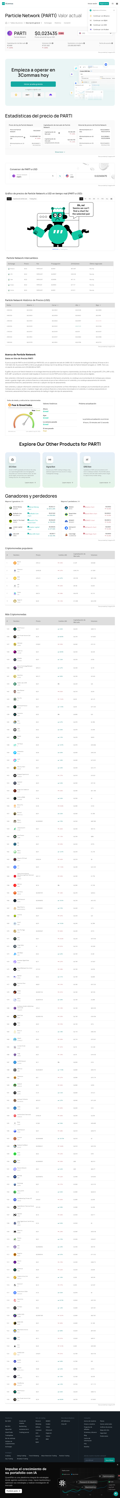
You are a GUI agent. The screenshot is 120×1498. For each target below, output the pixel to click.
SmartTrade (9, 1432)
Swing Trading (21, 1456)
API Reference (65, 1421)
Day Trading (9, 1459)
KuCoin (38, 1436)
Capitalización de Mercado (20, 199)
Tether (48, 1427)
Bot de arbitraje (10, 1438)
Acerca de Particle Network (20, 354)
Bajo (97, 305)
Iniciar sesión (92, 4)
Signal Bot (8, 1429)
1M (89, 199)
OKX (37, 1433)
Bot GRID (8, 1421)
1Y (98, 199)
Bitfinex (38, 1427)
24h (11, 138)
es (113, 4)
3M (94, 199)
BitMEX (48, 1421)
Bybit (37, 1442)
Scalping (8, 1456)
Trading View (33, 199)
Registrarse (104, 4)
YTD (102, 199)
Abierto (29, 305)
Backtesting (22, 1426)
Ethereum (49, 1430)
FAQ (85, 1444)
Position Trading (64, 1456)
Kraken (48, 1424)
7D (85, 199)
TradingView (9, 1435)
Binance (38, 1421)
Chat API (63, 1424)
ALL (107, 199)
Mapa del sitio (104, 1430)
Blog (85, 1435)
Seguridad (103, 1433)
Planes (102, 1421)
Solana (48, 1436)
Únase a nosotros (89, 1424)
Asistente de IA (24, 1429)
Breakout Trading (22, 1459)
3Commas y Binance (90, 1432)
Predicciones (104, 1436)
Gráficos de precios (106, 1427)
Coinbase (38, 1430)
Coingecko (110, 52)
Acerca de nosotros (90, 1421)
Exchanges (8, 1447)
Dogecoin (49, 1433)
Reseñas (86, 1447)
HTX (37, 1439)
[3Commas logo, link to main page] (7, 3)
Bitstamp (38, 1424)
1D (81, 199)
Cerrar (54, 305)
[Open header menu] (117, 4)
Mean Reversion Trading (49, 1456)
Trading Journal (24, 1432)
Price (9, 199)
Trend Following (34, 1456)
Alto (76, 305)
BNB (47, 1439)
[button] (116, 1494)
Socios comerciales (106, 1424)
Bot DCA (7, 1426)
